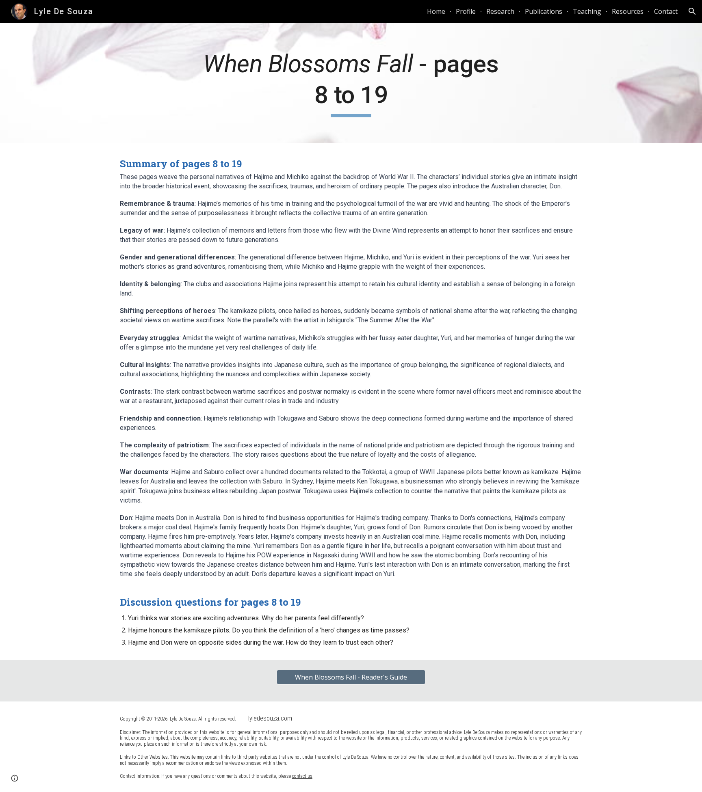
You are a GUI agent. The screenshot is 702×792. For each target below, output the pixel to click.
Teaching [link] (587, 11)
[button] (692, 11)
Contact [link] (666, 11)
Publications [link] (543, 11)
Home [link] (436, 11)
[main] (351, 83)
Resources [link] (628, 11)
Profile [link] (466, 11)
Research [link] (500, 11)
